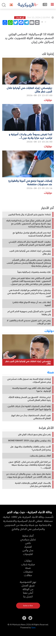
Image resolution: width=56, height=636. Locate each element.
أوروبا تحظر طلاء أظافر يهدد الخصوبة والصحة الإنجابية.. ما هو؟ (31, 390)
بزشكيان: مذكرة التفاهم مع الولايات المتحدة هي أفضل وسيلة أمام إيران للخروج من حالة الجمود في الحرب (29, 293)
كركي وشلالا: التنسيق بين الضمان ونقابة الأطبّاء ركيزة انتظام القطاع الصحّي (30, 399)
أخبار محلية (28, 535)
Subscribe (28, 605)
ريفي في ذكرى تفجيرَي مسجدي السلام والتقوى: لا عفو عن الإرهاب (29, 322)
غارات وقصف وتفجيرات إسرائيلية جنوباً (34, 271)
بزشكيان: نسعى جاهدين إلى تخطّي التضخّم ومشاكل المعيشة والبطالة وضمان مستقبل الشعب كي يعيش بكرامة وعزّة (29, 262)
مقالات (28, 575)
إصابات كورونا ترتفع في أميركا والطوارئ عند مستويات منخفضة (30, 182)
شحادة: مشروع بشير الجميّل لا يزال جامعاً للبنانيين (29, 214)
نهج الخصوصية (28, 581)
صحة (50, 372)
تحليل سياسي (28, 539)
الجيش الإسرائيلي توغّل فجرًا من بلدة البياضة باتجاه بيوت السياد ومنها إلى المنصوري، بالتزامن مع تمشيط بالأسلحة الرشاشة (28, 223)
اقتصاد (28, 546)
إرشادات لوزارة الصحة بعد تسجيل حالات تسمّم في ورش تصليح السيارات (29, 380)
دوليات (48, 100)
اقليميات (28, 553)
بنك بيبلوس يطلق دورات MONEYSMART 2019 (29, 440)
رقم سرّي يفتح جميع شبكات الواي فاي (34, 434)
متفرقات (28, 571)
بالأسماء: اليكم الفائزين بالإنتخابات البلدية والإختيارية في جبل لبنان (33, 484)
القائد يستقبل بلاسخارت (40, 455)
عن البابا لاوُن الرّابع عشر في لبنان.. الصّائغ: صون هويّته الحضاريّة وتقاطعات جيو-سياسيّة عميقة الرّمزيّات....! (30, 464)
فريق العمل (28, 585)
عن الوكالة (28, 589)
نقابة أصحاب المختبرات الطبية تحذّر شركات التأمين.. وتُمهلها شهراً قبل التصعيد (29, 408)
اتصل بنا (28, 596)
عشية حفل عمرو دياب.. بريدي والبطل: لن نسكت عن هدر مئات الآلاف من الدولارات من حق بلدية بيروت (28, 475)
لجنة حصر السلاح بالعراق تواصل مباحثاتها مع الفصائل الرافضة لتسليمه (32, 234)
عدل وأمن (28, 550)
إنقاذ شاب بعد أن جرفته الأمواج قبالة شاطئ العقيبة (32, 304)
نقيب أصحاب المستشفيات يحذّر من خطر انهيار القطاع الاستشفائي (31, 417)
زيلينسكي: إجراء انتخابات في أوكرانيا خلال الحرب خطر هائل (29, 89)
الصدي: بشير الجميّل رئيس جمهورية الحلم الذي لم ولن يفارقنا (29, 313)
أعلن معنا (28, 592)
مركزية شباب (28, 564)
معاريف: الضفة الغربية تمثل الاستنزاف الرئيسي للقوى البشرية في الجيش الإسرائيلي (30, 243)
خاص (28, 542)
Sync (34, 627)
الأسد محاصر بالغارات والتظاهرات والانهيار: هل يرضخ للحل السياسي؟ (30, 448)
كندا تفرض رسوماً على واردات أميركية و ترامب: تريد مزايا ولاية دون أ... (30, 135)
